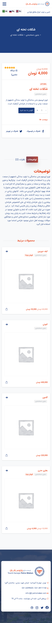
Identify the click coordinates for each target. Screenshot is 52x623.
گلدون (45, 397)
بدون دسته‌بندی (32, 35)
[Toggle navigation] (4, 4)
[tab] (32, 160)
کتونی (45, 324)
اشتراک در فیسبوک (33, 131)
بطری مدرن (43, 470)
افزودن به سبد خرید (26, 110)
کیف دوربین (43, 251)
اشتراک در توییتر (12, 131)
